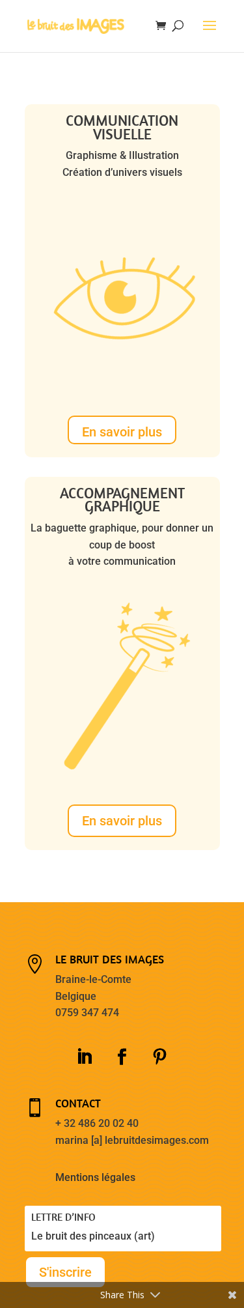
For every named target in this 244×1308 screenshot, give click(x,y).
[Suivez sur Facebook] (122, 1057)
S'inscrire (65, 1272)
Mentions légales (95, 1177)
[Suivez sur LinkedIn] (84, 1057)
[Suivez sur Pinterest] (160, 1057)
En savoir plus (122, 432)
